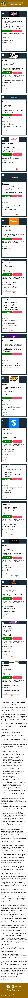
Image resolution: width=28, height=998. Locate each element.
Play (17, 30)
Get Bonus (7, 30)
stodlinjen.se (10, 34)
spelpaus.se (4, 34)
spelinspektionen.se (17, 34)
